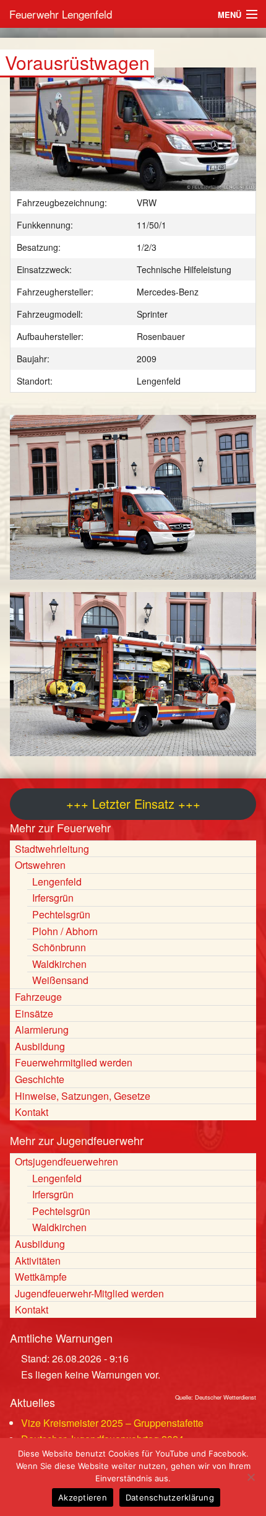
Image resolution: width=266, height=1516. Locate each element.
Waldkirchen (59, 964)
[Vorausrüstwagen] (133, 135)
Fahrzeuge (38, 997)
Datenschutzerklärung (170, 1497)
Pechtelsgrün (61, 914)
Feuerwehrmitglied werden (73, 1062)
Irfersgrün (53, 898)
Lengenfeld (57, 881)
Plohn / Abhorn (65, 931)
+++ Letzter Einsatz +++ (133, 803)
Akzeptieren (82, 1497)
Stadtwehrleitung (52, 849)
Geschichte (39, 1079)
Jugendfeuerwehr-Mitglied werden (89, 1293)
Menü (229, 14)
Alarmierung (42, 1029)
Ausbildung (40, 1046)
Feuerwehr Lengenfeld (60, 14)
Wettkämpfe (41, 1277)
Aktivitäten (38, 1260)
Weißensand (60, 980)
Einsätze (34, 1013)
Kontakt (31, 1112)
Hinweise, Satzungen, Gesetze (82, 1096)
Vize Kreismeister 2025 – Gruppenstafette (112, 1423)
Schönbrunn (59, 947)
